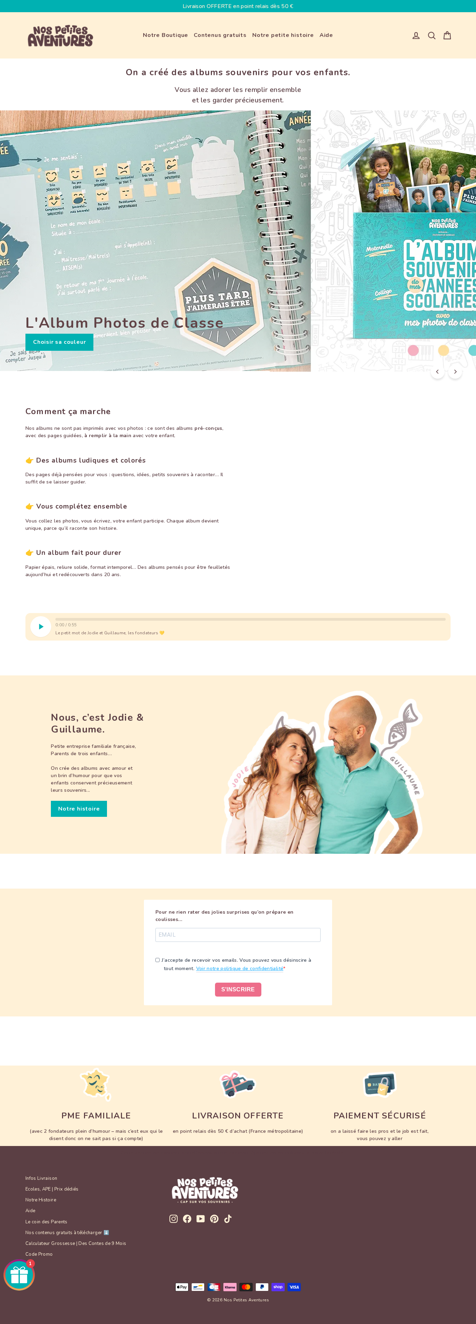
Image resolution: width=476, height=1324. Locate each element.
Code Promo (39, 1254)
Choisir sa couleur (59, 342)
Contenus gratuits (220, 35)
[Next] (455, 372)
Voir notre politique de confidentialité (240, 968)
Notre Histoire (40, 1200)
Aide (326, 35)
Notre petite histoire (283, 35)
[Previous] (438, 372)
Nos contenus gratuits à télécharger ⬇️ (67, 1233)
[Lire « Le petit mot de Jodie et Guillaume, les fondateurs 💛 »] (40, 626)
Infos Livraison (41, 1178)
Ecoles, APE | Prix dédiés (52, 1189)
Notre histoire (79, 809)
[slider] (250, 619)
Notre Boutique (165, 35)
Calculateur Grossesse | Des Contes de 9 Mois (75, 1243)
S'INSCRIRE (238, 989)
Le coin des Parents (46, 1222)
